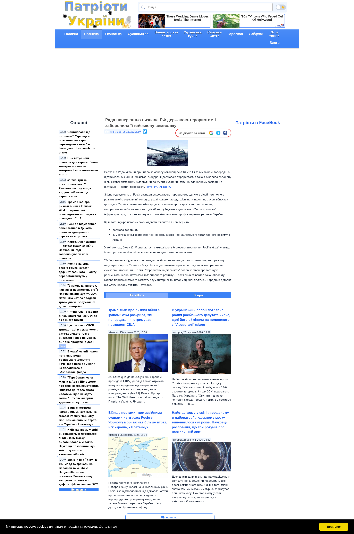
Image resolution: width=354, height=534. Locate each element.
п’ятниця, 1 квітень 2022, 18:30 (123, 131)
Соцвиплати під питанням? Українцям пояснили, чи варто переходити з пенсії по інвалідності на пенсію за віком (77, 142)
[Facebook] (225, 133)
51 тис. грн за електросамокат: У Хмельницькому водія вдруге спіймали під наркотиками (75, 188)
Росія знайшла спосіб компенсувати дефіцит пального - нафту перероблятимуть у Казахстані (77, 271)
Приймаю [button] (334, 526)
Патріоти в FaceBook (257, 122)
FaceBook (137, 295)
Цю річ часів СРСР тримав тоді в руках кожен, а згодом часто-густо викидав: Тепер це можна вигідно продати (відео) (78, 333)
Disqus (198, 295)
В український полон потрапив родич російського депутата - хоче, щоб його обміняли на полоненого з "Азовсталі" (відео (78, 361)
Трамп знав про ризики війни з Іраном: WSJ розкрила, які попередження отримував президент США (77, 210)
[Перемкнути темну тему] (281, 7)
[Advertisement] (177, 85)
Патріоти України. (158, 186)
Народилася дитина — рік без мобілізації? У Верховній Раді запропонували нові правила (77, 249)
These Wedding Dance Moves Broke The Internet (187, 18)
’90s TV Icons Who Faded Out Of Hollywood (262, 18)
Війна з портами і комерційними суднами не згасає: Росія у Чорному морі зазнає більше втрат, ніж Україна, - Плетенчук (78, 415)
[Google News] (211, 133)
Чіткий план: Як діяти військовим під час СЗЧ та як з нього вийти (78, 315)
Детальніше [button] (108, 526)
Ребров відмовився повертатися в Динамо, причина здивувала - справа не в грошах (77, 230)
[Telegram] (218, 133)
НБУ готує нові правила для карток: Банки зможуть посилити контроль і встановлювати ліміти (78, 166)
